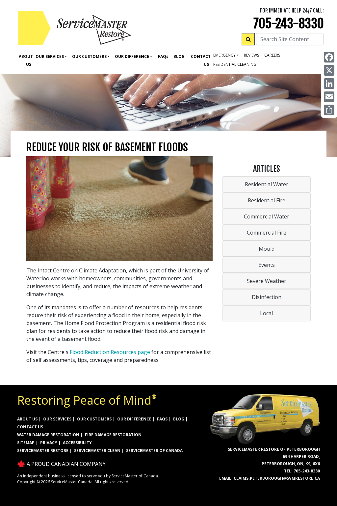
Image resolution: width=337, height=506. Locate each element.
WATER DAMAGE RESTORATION (48, 435)
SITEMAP (26, 442)
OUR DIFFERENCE (134, 419)
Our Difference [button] (132, 56)
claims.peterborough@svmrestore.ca (277, 478)
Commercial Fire (266, 232)
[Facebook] (329, 57)
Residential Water (266, 184)
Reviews (251, 55)
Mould (266, 248)
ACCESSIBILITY (77, 442)
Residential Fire (266, 200)
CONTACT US (30, 427)
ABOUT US (27, 419)
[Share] (329, 109)
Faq (163, 56)
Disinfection (266, 297)
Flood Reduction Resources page (110, 352)
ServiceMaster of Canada (154, 450)
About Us (26, 60)
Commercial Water (266, 216)
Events (266, 264)
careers (272, 55)
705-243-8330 (288, 23)
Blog (179, 56)
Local (266, 313)
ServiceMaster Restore (42, 450)
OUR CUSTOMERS (94, 419)
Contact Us (201, 60)
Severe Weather (266, 281)
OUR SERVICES (57, 419)
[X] (329, 70)
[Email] (329, 96)
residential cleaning (234, 64)
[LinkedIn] (329, 83)
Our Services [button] (50, 56)
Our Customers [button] (89, 56)
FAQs (162, 419)
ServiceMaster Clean (97, 450)
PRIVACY (48, 442)
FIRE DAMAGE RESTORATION (113, 435)
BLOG (178, 419)
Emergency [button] (224, 55)
